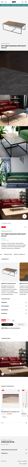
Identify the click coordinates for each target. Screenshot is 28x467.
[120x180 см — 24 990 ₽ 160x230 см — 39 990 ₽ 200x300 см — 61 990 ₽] (4, 417)
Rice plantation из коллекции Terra (10, 411)
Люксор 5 (23, 413)
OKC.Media (25, 461)
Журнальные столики (7, 223)
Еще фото (24, 216)
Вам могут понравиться (19, 254)
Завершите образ (8, 254)
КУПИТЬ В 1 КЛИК (20, 324)
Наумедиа (25, 463)
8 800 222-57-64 (22, 2)
